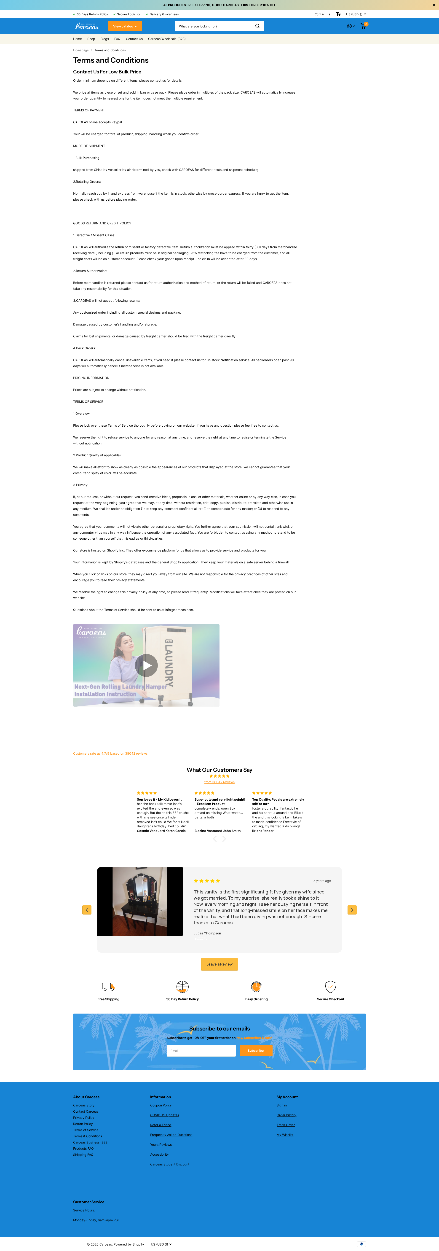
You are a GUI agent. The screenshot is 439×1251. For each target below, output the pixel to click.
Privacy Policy (83, 1117)
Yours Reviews (161, 1144)
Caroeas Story (83, 1105)
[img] (219, 776)
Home (77, 39)
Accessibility (159, 1154)
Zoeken (257, 26)
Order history (286, 1115)
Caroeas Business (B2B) (91, 1142)
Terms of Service (85, 1130)
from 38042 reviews (219, 782)
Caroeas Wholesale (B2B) (167, 39)
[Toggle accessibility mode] (338, 14)
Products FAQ (83, 1148)
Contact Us (134, 39)
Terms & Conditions (87, 1136)
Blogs (105, 39)
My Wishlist (285, 1135)
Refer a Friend (160, 1125)
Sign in (282, 1105)
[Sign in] (351, 26)
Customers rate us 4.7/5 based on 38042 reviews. (110, 753)
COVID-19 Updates (164, 1115)
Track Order (286, 1125)
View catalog (123, 26)
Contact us (322, 14)
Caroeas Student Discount (169, 1164)
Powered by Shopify (129, 1244)
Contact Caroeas (85, 1111)
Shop (91, 39)
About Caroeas (86, 1097)
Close (434, 5)
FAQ (117, 39)
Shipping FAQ (83, 1155)
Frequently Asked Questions (171, 1135)
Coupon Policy (161, 1105)
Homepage (81, 50)
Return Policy (83, 1124)
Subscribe (256, 1050)
